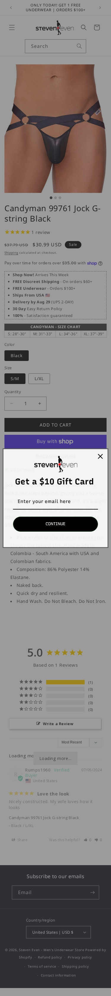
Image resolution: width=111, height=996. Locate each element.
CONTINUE (55, 523)
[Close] (100, 456)
